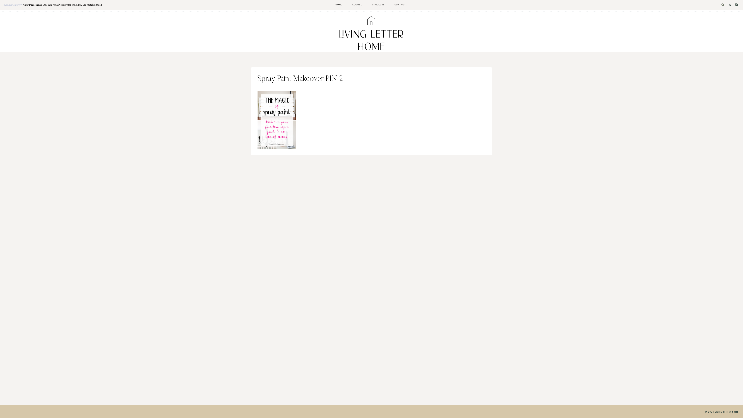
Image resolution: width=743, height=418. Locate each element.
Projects (378, 5)
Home (339, 5)
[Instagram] (736, 5)
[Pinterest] (730, 5)
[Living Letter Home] (371, 33)
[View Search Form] (722, 5)
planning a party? (12, 4)
